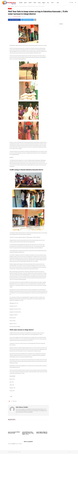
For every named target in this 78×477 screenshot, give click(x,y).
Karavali (9, 8)
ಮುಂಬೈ (39, 2)
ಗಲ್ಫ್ (47, 2)
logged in (13, 443)
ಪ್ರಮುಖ (25, 2)
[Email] (4, 32)
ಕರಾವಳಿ (34, 2)
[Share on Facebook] (4, 27)
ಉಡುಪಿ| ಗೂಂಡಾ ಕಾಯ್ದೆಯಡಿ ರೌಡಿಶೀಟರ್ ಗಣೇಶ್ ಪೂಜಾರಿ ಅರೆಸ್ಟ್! (14, 433)
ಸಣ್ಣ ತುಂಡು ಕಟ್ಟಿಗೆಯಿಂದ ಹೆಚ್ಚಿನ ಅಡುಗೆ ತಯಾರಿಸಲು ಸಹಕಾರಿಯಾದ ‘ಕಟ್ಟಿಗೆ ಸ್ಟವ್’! (41, 433)
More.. (52, 2)
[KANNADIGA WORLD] (9, 2)
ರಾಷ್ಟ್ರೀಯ (43, 2)
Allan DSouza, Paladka (17, 16)
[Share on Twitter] (4, 29)
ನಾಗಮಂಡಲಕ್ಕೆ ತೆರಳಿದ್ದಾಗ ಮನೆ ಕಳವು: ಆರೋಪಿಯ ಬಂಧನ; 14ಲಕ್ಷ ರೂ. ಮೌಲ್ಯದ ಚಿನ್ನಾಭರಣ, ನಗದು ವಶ (28, 433)
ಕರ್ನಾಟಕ (30, 2)
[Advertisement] (61, 38)
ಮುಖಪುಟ (20, 2)
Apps (58, 2)
